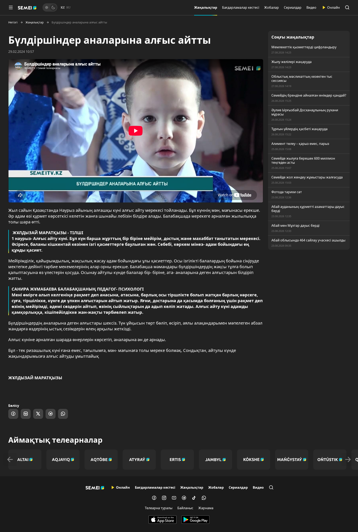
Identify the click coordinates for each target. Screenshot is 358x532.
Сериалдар (292, 7)
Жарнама (205, 508)
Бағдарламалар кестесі (240, 7)
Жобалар (271, 7)
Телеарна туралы (158, 508)
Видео (311, 7)
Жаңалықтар (205, 7)
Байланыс (185, 508)
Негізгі (13, 22)
